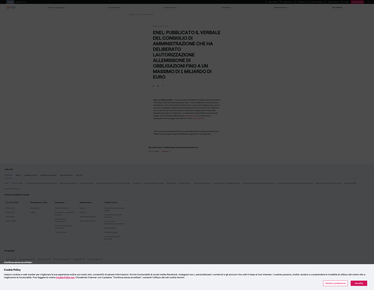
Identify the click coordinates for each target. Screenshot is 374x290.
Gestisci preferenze (335, 283)
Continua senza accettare (18, 262)
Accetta (359, 283)
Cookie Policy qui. (65, 277)
